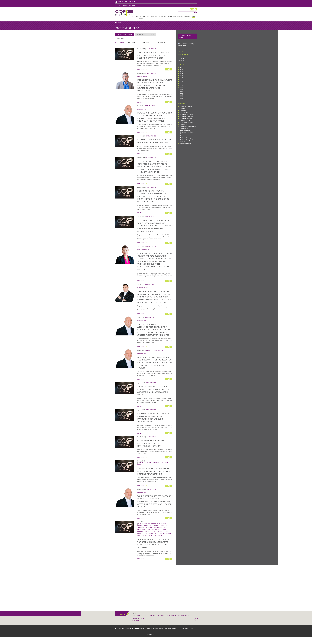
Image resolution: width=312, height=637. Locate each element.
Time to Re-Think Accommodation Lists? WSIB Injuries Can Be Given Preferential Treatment (153, 471)
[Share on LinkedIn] (171, 69)
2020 (181, 79)
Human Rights (151, 49)
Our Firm (149, 628)
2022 (181, 75)
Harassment (183, 124)
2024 (181, 71)
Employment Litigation (153, 535)
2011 (181, 97)
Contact (187, 628)
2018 (181, 83)
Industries (168, 628)
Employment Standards (147, 524)
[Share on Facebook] (166, 69)
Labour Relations (185, 130)
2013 (181, 93)
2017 (181, 85)
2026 (181, 67)
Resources (175, 628)
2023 (181, 73)
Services (161, 628)
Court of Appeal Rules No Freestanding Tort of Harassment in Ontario (150, 443)
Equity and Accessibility (187, 122)
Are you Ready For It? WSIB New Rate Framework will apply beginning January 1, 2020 (153, 55)
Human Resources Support (188, 126)
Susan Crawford (144, 249)
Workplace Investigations (156, 529)
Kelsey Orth (142, 109)
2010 (181, 99)
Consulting (183, 110)
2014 (181, 91)
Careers (181, 628)
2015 (181, 89)
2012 (181, 95)
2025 (181, 69)
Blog (191, 628)
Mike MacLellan (143, 287)
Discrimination (184, 112)
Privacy (148, 350)
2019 (181, 81)
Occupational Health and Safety (149, 531)
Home (116, 22)
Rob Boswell (143, 76)
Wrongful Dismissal (185, 143)
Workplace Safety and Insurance (150, 463)
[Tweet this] (168, 69)
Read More (141, 69)
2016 (181, 87)
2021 (181, 77)
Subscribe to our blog (185, 36)
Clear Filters (120, 38)
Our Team (155, 628)
